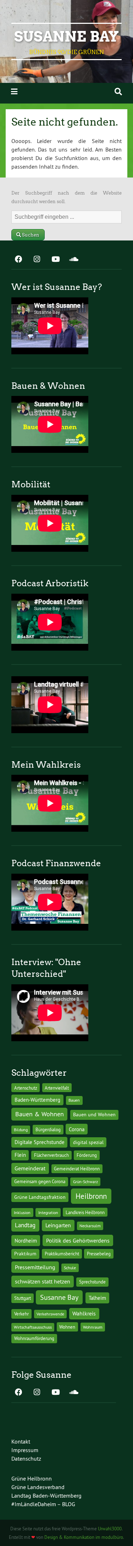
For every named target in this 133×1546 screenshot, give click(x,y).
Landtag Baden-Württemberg (46, 1495)
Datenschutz (26, 1458)
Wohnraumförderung (34, 1338)
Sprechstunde (92, 1282)
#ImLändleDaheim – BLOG (43, 1504)
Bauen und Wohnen (94, 1114)
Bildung (21, 1129)
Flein (20, 1155)
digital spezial (88, 1142)
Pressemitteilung (35, 1267)
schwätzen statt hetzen (42, 1281)
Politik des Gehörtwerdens (78, 1240)
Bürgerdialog (48, 1130)
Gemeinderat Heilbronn (77, 1168)
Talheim (97, 1297)
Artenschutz (25, 1088)
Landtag (25, 1225)
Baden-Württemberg (37, 1099)
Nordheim (26, 1240)
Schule (70, 1267)
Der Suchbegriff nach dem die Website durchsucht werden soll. (66, 197)
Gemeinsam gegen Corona (39, 1181)
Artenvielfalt (57, 1088)
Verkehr (21, 1314)
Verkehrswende (50, 1314)
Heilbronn (91, 1196)
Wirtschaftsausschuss (33, 1327)
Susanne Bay (66, 36)
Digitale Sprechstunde (40, 1142)
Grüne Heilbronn (31, 1478)
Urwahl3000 (110, 1528)
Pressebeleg (99, 1253)
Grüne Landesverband (38, 1487)
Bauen (74, 1100)
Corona (76, 1129)
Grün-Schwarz (85, 1181)
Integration (48, 1212)
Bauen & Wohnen (39, 1114)
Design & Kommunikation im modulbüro (83, 1537)
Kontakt (20, 1441)
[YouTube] (55, 259)
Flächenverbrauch (51, 1155)
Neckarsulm (90, 1225)
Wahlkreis (84, 1313)
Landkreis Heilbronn (85, 1212)
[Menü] (14, 91)
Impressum (24, 1450)
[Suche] (118, 91)
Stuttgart (22, 1298)
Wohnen (67, 1327)
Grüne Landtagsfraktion (40, 1197)
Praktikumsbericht (62, 1254)
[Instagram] (37, 259)
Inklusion (22, 1212)
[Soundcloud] (74, 259)
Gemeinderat (30, 1168)
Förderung (87, 1155)
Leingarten (58, 1225)
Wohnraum (92, 1327)
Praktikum (25, 1253)
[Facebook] (18, 259)
